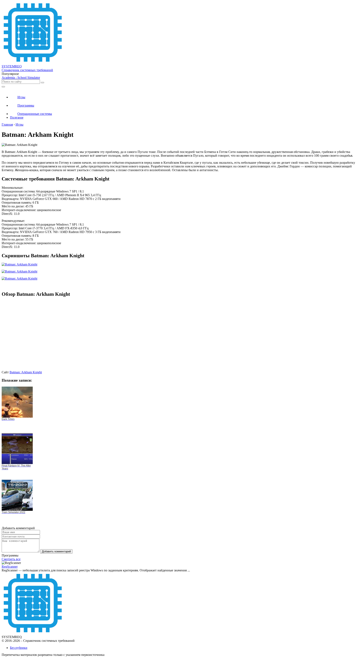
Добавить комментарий (56, 551)
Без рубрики (18, 647)
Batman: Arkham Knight (26, 372)
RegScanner (10, 566)
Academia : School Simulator (21, 77)
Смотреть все (11, 559)
